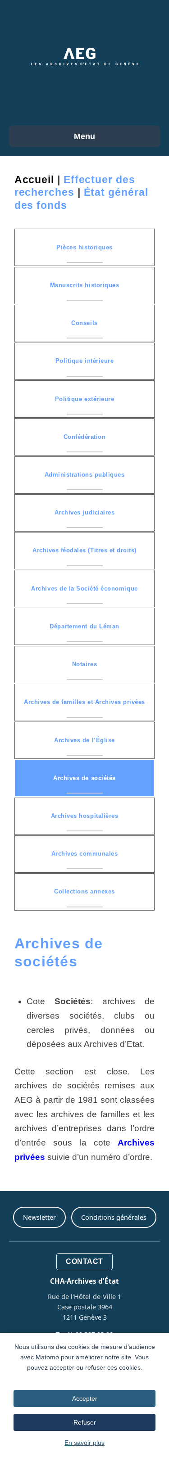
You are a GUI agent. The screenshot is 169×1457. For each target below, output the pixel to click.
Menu (84, 136)
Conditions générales (113, 1217)
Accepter (84, 1398)
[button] (84, 247)
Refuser (84, 1422)
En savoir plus (84, 1442)
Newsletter (39, 1217)
